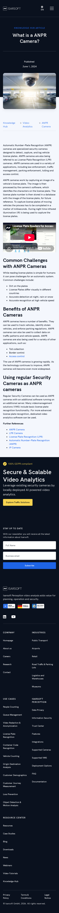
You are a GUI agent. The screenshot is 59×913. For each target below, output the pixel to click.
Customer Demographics (15, 775)
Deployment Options (42, 765)
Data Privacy (38, 710)
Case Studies (9, 833)
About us (7, 648)
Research (7, 664)
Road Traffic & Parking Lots (42, 666)
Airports (36, 648)
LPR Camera (16, 433)
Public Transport (40, 640)
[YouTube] (13, 617)
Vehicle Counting (11, 756)
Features (36, 734)
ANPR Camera (46, 124)
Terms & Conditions (26, 896)
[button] (42, 8)
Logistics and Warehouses (38, 677)
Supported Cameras (41, 749)
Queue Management (12, 714)
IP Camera (15, 447)
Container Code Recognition (10, 746)
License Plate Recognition (9, 735)
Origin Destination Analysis (12, 766)
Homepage (8, 640)
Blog (5, 841)
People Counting (11, 706)
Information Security (42, 718)
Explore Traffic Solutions (17, 502)
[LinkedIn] (5, 617)
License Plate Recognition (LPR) (26, 436)
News (5, 857)
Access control (17, 356)
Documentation (39, 781)
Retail (34, 656)
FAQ (34, 773)
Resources (8, 825)
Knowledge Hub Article (29, 28)
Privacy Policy (6, 896)
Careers (6, 656)
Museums (36, 686)
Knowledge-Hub (10, 881)
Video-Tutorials (10, 873)
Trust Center (38, 726)
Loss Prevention (10, 794)
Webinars (7, 865)
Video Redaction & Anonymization (11, 724)
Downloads (8, 849)
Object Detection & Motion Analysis (12, 804)
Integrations (37, 741)
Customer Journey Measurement (12, 785)
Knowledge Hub (9, 124)
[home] (12, 8)
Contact (7, 672)
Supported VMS (39, 757)
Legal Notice (47, 896)
